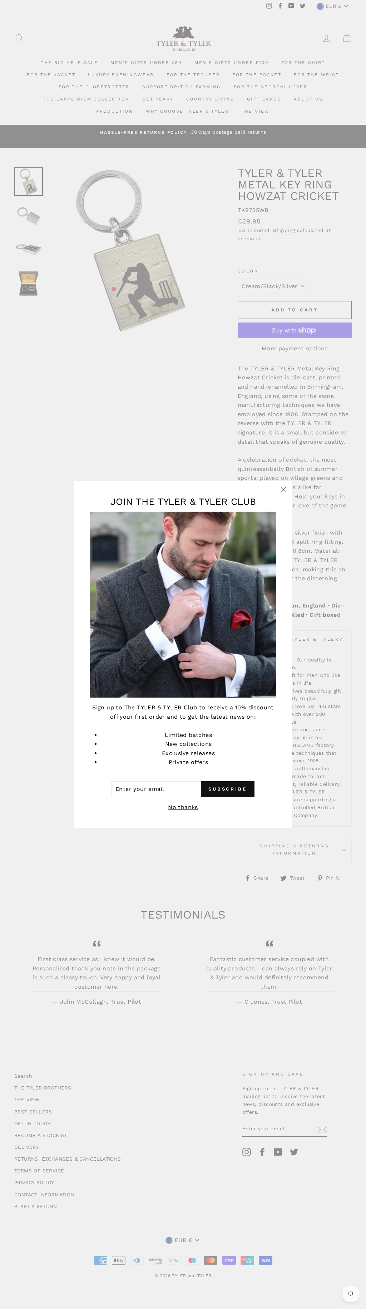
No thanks (183, 807)
